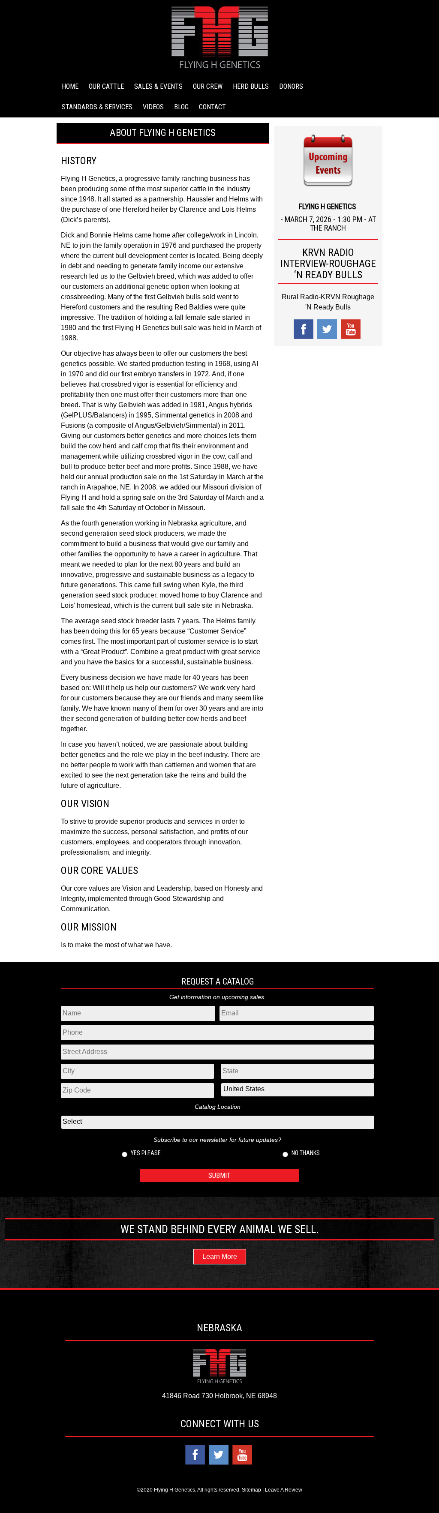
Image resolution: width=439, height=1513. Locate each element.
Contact (212, 107)
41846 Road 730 (187, 1395)
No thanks (306, 1153)
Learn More (219, 1256)
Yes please (146, 1153)
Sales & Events (158, 86)
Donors (291, 86)
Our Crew (208, 86)
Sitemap (251, 1490)
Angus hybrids (230, 404)
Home (70, 86)
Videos (153, 107)
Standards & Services (97, 107)
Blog (181, 107)
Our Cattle (106, 86)
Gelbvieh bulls (179, 296)
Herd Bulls (251, 86)
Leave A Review (283, 1490)
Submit (219, 1175)
